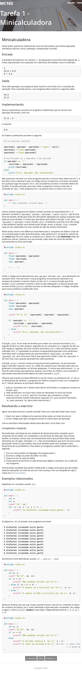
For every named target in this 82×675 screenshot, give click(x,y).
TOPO (79, 2)
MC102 (6, 3)
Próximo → (51, 658)
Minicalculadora (18, 473)
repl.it (35, 441)
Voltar (41, 658)
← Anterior (31, 658)
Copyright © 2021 (41, 668)
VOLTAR (71, 2)
